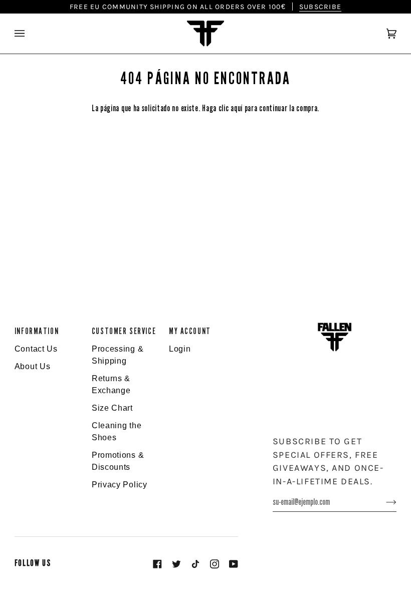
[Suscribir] (383, 502)
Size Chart (112, 408)
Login (180, 349)
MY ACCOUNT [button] (190, 331)
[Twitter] (176, 563)
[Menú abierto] (30, 34)
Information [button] (37, 331)
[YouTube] (233, 563)
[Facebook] (157, 563)
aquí (237, 108)
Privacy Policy (119, 484)
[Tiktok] (195, 563)
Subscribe (320, 7)
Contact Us (36, 349)
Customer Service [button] (124, 331)
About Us (33, 366)
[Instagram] (214, 563)
